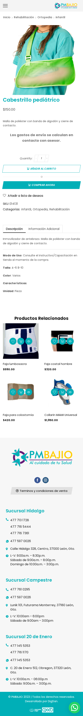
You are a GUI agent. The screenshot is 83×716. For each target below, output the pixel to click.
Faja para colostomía (18, 415)
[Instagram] (45, 480)
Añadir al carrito (43, 168)
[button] (41, 491)
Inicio (6, 17)
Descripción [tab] (14, 229)
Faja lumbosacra (15, 364)
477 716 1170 (19, 652)
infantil (60, 17)
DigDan (53, 701)
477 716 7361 (19, 533)
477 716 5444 (20, 526)
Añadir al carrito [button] (20, 341)
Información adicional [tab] (44, 229)
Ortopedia (44, 17)
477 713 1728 (19, 520)
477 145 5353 (20, 646)
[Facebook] (37, 480)
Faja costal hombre (58, 364)
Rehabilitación (24, 17)
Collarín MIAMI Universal (60, 415)
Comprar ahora (43, 185)
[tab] (14, 229)
